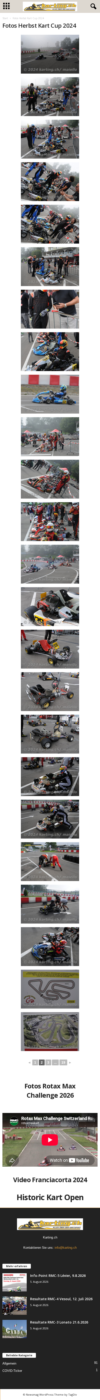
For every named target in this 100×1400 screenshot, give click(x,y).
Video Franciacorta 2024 (50, 1179)
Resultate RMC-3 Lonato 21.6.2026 (59, 1322)
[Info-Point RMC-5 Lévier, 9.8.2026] (14, 1282)
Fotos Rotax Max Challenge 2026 (50, 1090)
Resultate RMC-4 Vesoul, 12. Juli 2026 (61, 1299)
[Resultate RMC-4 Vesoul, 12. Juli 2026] (14, 1306)
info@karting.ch (66, 1247)
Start (5, 18)
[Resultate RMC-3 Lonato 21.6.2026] (14, 1329)
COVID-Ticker (12, 1371)
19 (63, 1062)
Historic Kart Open (50, 1197)
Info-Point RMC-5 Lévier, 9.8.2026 (58, 1275)
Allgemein (9, 1363)
